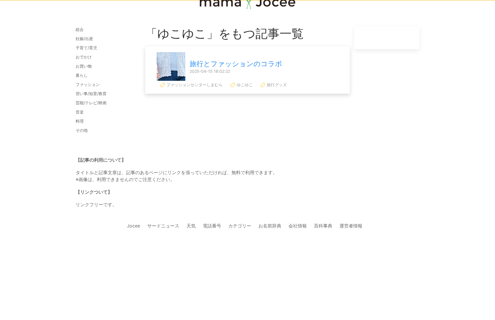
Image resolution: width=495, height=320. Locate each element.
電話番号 (212, 226)
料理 (80, 121)
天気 (191, 226)
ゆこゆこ (244, 84)
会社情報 (297, 226)
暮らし (82, 75)
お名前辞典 (269, 226)
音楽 (80, 111)
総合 (80, 29)
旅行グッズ (276, 84)
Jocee (133, 226)
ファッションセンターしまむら (194, 84)
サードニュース (163, 226)
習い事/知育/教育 (91, 93)
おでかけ (84, 56)
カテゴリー (239, 226)
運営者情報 (350, 226)
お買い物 (84, 66)
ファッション (88, 84)
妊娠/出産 (84, 38)
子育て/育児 (86, 47)
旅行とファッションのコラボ (236, 64)
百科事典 (323, 226)
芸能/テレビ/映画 (91, 102)
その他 (82, 130)
